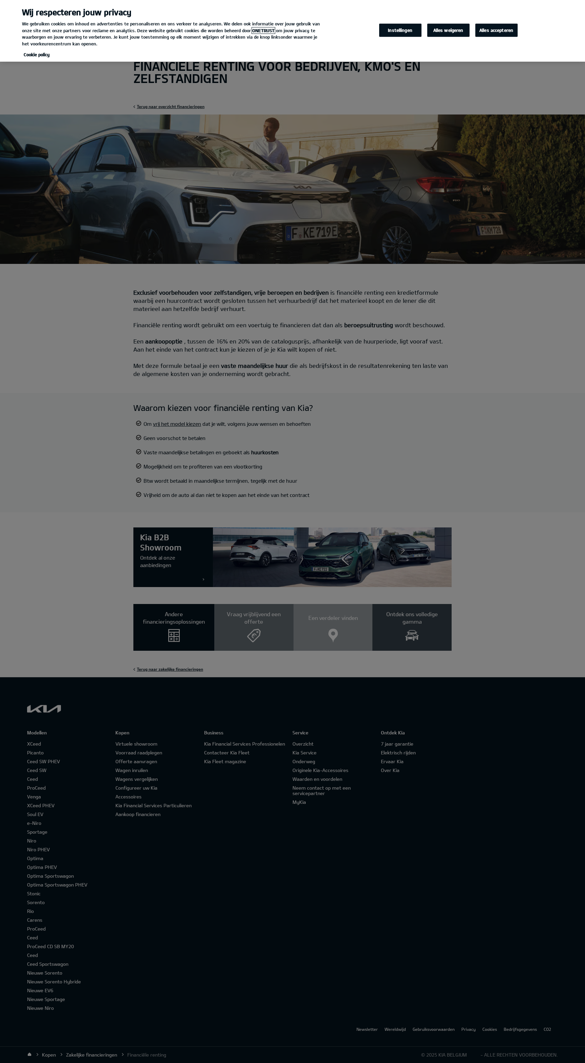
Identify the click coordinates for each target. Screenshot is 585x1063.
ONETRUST (263, 30)
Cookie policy (37, 54)
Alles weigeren (448, 30)
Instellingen (400, 30)
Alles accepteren (496, 30)
